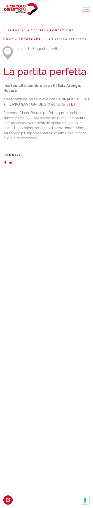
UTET (71, 104)
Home (9, 39)
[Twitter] (11, 163)
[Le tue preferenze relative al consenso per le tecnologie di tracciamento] (85, 500)
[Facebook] (6, 163)
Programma (30, 39)
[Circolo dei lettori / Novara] (21, 9)
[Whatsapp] (15, 163)
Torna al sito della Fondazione (41, 30)
